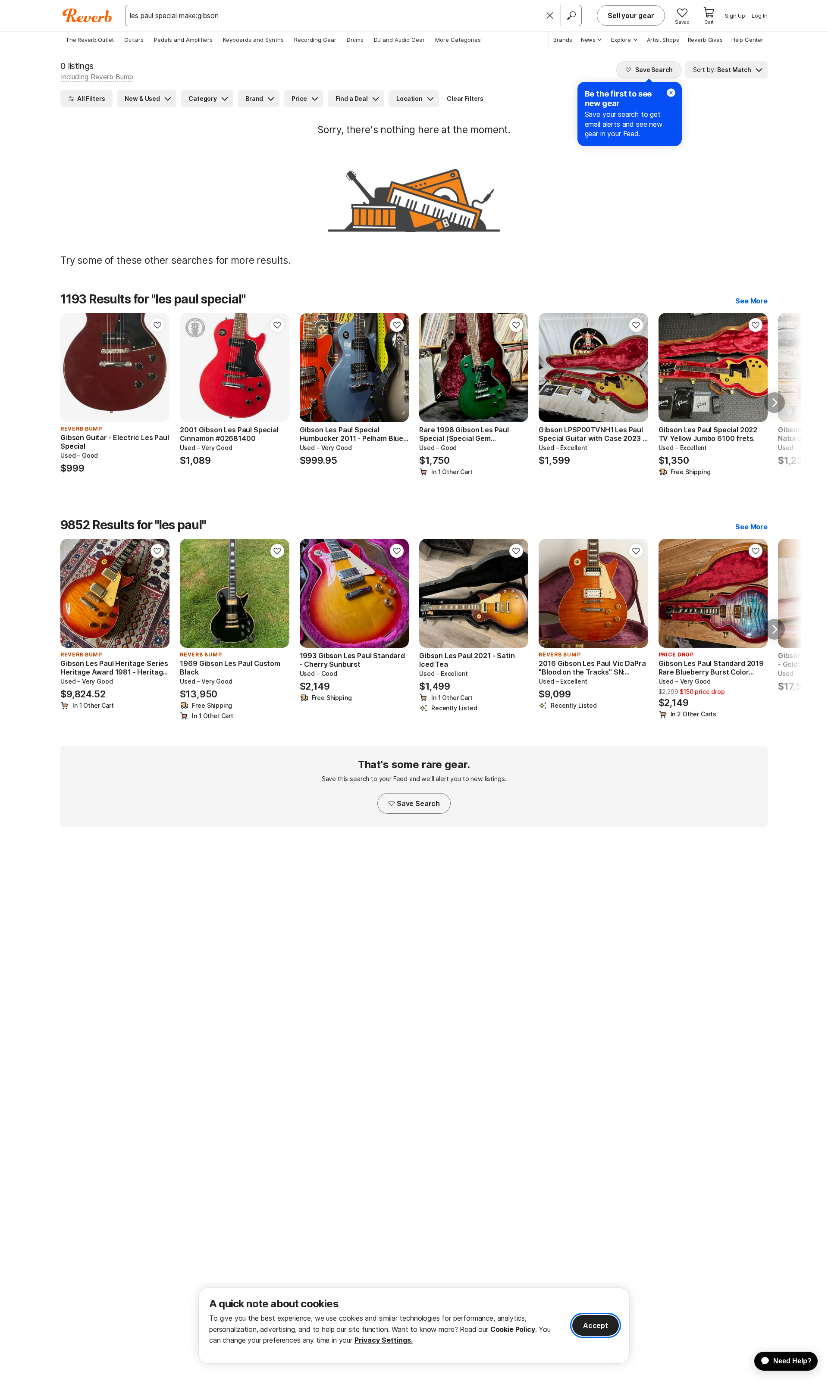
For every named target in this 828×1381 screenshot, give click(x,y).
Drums (355, 39)
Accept (595, 1325)
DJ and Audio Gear (399, 39)
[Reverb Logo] (87, 15)
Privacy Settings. (383, 1340)
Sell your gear (631, 15)
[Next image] (157, 367)
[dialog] (414, 1325)
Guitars (134, 39)
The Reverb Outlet (90, 39)
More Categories (458, 39)
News (588, 39)
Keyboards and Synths (253, 39)
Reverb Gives (705, 39)
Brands (562, 39)
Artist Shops (663, 39)
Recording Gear (315, 39)
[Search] (571, 15)
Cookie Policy (512, 1329)
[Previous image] (72, 367)
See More (751, 301)
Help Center (747, 39)
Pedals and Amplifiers (183, 39)
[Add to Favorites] (157, 325)
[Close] (549, 15)
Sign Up (735, 15)
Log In (760, 15)
